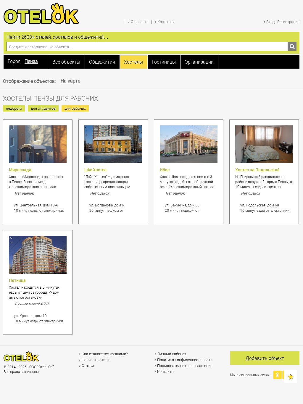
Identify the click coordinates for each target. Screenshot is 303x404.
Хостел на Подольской (257, 169)
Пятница (17, 280)
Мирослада (20, 169)
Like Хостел (95, 169)
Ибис (165, 169)
